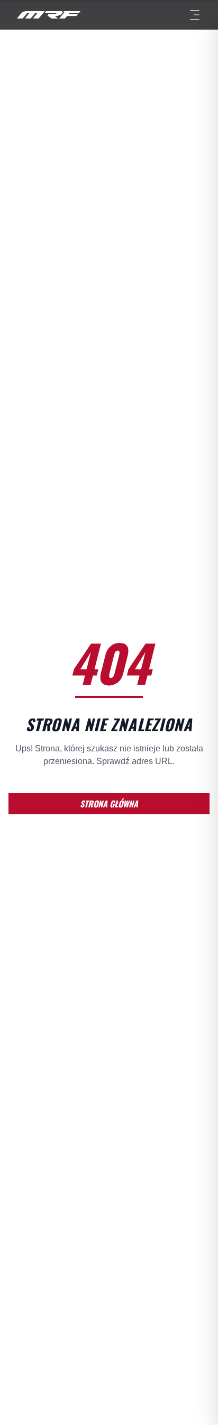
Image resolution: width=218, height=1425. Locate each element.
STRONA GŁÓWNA (109, 803)
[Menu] (194, 14)
